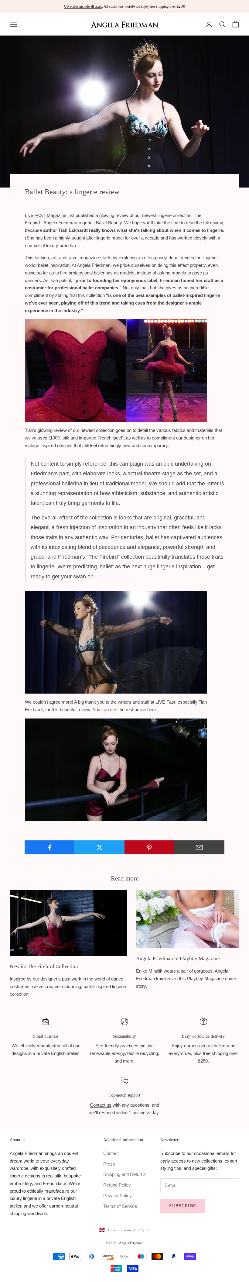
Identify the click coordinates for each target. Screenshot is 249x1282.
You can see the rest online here (124, 709)
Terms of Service (120, 1206)
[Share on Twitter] (99, 847)
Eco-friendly (107, 1045)
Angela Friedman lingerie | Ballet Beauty (82, 222)
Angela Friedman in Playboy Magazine (178, 958)
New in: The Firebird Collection (44, 966)
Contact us (100, 1105)
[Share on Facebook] (49, 847)
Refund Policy (117, 1184)
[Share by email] (199, 847)
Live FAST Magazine (45, 215)
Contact (111, 1153)
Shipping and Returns (124, 1174)
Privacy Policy (117, 1195)
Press (109, 1164)
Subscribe (182, 1206)
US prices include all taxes (83, 6)
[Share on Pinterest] (149, 847)
